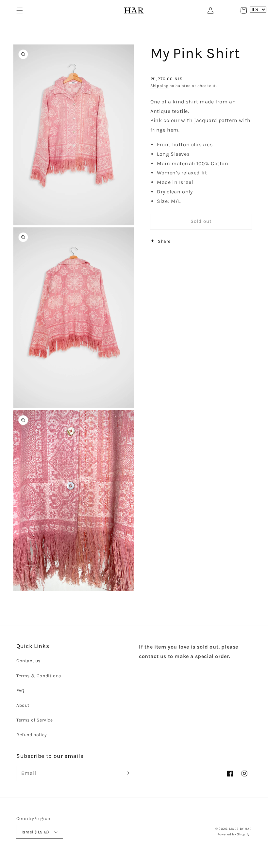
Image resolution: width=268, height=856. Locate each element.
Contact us (28, 661)
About (22, 705)
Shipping (159, 85)
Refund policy (31, 735)
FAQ (20, 690)
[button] (19, 10)
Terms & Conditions (38, 676)
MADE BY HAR (240, 829)
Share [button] (164, 241)
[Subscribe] (127, 773)
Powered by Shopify (233, 834)
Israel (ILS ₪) (35, 831)
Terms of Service (34, 720)
